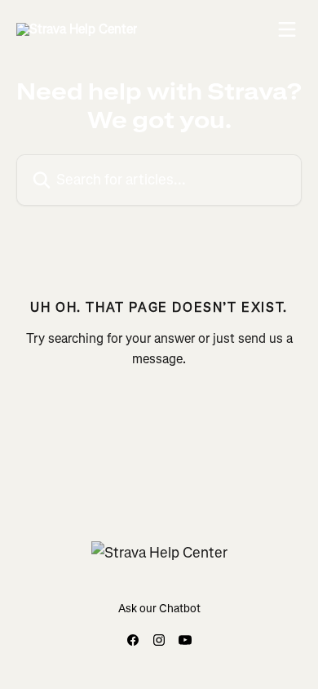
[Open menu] (287, 29)
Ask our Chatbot (159, 608)
